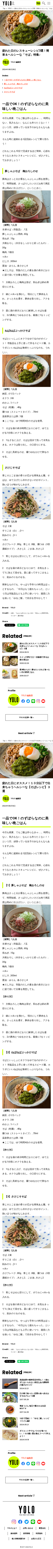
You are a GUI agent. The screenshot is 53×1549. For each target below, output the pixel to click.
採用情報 (26, 1533)
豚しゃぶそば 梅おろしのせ (16, 84)
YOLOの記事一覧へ (26, 717)
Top (4, 8)
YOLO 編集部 (27, 695)
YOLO (10, 8)
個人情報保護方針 (18, 1539)
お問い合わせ (28, 1528)
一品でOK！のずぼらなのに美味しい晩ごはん (22, 80)
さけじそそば (9, 92)
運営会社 (42, 1528)
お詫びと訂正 (36, 1539)
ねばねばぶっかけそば (13, 88)
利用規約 (39, 1533)
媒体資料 (14, 1533)
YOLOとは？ (12, 1528)
